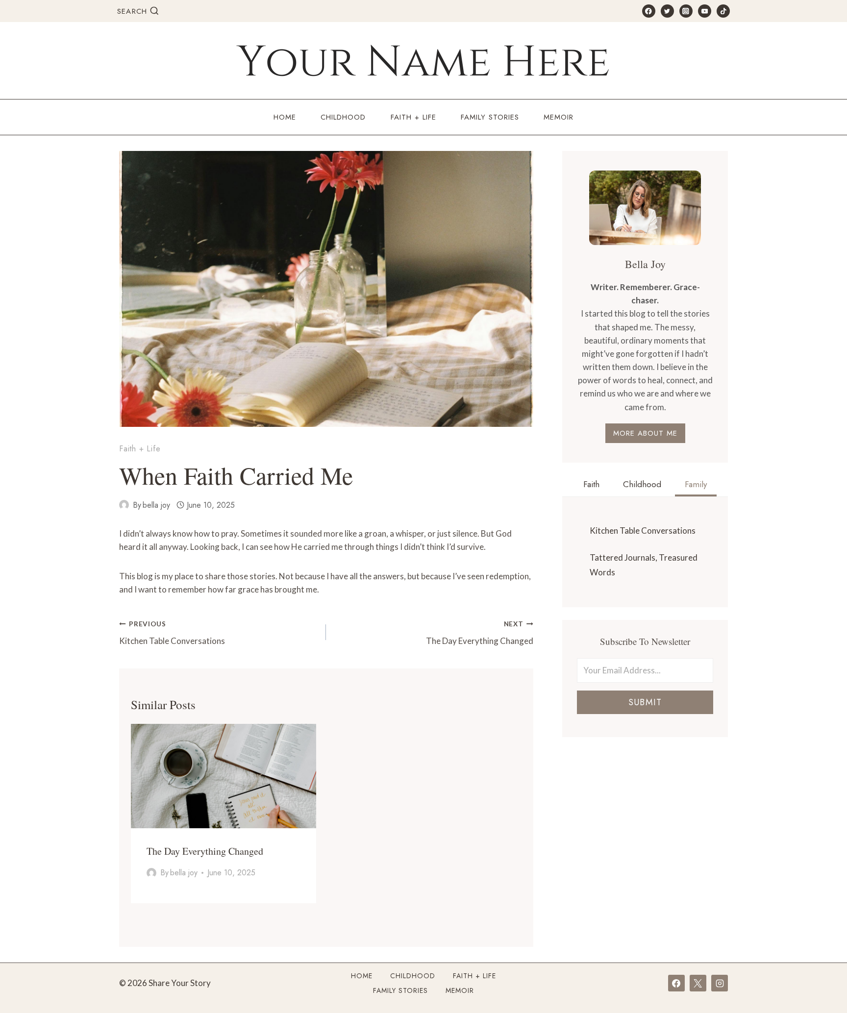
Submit (645, 702)
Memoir (558, 117)
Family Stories (490, 117)
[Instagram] (686, 11)
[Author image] (124, 505)
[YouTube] (704, 11)
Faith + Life (413, 117)
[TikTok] (723, 11)
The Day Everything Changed (479, 633)
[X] (698, 983)
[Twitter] (667, 11)
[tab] (591, 485)
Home (285, 117)
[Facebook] (648, 11)
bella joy (156, 505)
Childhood (343, 117)
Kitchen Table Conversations (172, 633)
